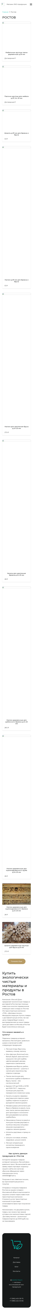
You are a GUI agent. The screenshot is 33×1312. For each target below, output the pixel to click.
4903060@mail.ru (9, 1176)
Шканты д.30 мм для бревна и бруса (16, 134)
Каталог (16, 1258)
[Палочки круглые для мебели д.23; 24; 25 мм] (16, 67)
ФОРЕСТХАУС (17, 1280)
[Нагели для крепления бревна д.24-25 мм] (16, 441)
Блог (16, 1267)
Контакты (16, 1271)
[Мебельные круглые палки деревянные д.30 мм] (16, 23)
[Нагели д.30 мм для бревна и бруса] (16, 147)
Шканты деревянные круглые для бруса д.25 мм (16, 946)
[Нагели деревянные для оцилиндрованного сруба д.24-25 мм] (16, 736)
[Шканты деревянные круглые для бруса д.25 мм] (16, 923)
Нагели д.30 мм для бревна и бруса (16, 280)
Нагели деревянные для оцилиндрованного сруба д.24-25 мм (16, 870)
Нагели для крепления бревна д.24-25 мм (16, 574)
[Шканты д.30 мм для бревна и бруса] (16, 110)
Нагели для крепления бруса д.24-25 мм (16, 427)
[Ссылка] (3, 4)
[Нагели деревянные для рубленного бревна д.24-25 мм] (16, 587)
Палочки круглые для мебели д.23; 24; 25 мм (16, 97)
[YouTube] (16, 1293)
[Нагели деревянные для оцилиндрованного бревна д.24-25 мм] (16, 884)
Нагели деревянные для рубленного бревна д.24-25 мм (16, 722)
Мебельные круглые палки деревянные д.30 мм (16, 53)
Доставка (16, 1262)
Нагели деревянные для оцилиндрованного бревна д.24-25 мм (16, 909)
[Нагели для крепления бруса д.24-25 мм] (16, 294)
